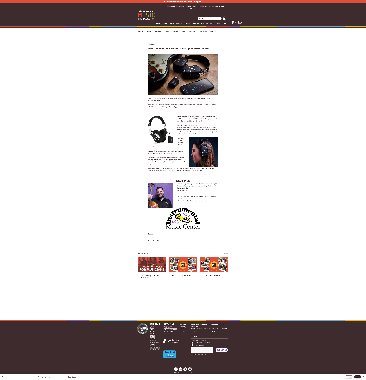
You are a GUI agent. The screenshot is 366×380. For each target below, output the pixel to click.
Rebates (175, 32)
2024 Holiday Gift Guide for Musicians (151, 277)
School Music (203, 32)
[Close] (364, 376)
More (212, 32)
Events (149, 32)
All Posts (141, 32)
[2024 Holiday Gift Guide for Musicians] (152, 264)
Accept (358, 377)
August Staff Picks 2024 (212, 276)
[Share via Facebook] (149, 240)
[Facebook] (176, 369)
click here (205, 354)
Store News (159, 32)
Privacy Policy (72, 377)
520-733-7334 (198, 6)
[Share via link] (158, 240)
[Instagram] (180, 369)
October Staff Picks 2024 (181, 276)
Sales (183, 32)
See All (226, 253)
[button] (224, 18)
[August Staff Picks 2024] (214, 264)
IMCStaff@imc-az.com (170, 328)
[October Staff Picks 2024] (183, 264)
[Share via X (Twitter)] (153, 240)
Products (192, 32)
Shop (167, 32)
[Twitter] (185, 369)
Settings (349, 377)
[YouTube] (190, 369)
